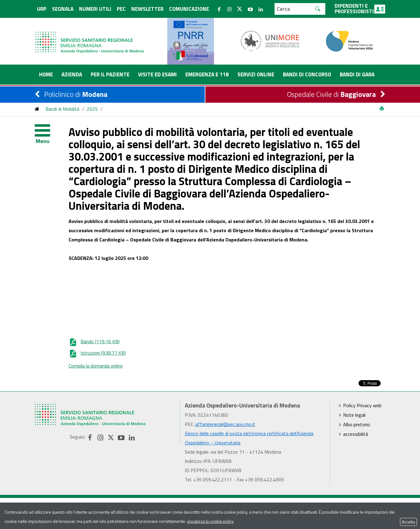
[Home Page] (90, 36)
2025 (92, 109)
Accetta (408, 522)
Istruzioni (103, 352)
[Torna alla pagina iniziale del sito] (37, 109)
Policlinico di (75, 94)
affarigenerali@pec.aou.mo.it (225, 424)
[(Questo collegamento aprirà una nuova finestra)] (270, 40)
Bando (100, 341)
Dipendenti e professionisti (354, 8)
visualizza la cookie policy (210, 521)
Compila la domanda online (96, 365)
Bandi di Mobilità (62, 109)
